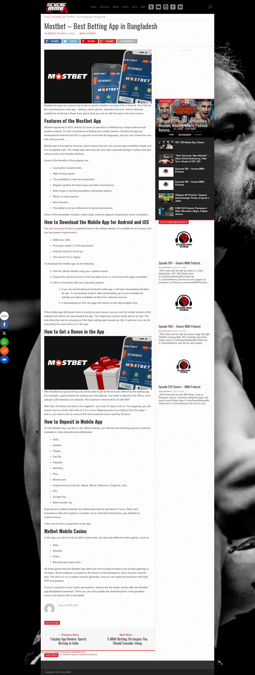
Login (82, 652)
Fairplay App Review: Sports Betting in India (68, 641)
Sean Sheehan (165, 267)
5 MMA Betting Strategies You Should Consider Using (127, 641)
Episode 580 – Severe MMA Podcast (180, 326)
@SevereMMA (87, 33)
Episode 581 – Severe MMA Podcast (179, 263)
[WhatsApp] (4, 342)
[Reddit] (4, 350)
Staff (50, 33)
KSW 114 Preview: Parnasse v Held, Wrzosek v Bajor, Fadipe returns (191, 211)
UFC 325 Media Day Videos (189, 142)
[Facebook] (4, 324)
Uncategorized (58, 16)
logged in (74, 654)
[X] (4, 333)
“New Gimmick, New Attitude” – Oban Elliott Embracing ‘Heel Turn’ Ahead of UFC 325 (192, 158)
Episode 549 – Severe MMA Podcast (189, 183)
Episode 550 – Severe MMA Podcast (189, 170)
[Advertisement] (185, 73)
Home (47, 16)
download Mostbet (64, 228)
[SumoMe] (4, 359)
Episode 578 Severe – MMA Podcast (180, 387)
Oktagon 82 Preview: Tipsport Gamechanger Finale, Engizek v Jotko (192, 198)
